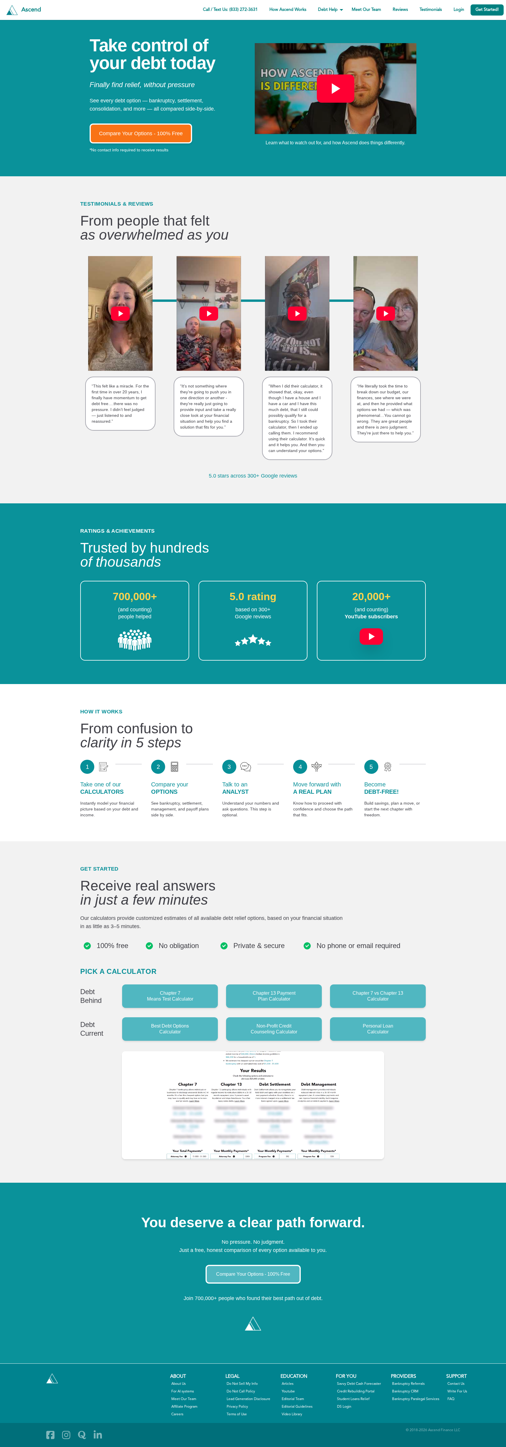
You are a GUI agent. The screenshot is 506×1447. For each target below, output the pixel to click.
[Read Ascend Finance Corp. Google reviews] (253, 640)
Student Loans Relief (353, 1399)
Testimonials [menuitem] (431, 10)
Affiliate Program (184, 1407)
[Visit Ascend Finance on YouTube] (371, 633)
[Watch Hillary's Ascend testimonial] (120, 313)
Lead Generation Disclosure (248, 1399)
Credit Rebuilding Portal (356, 1391)
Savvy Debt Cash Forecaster (359, 1384)
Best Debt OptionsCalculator (170, 1028)
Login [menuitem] (459, 10)
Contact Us (455, 1384)
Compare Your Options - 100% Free (141, 133)
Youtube (288, 1391)
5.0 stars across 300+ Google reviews (253, 476)
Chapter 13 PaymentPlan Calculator (274, 996)
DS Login (344, 1407)
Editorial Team (293, 1399)
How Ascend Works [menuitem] (287, 10)
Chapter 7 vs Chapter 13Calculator (378, 996)
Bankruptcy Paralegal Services (415, 1399)
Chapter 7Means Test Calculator (170, 996)
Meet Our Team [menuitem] (366, 10)
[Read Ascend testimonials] (134, 640)
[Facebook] (50, 1435)
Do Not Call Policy (241, 1391)
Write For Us (457, 1391)
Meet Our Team (183, 1399)
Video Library (292, 1414)
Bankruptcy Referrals (408, 1384)
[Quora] (82, 1435)
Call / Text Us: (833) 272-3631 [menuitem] (230, 10)
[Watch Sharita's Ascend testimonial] (297, 313)
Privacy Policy (237, 1407)
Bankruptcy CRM (405, 1391)
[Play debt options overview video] (335, 88)
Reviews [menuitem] (400, 10)
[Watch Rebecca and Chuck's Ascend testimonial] (209, 313)
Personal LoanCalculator (378, 1028)
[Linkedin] (98, 1435)
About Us (178, 1384)
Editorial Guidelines (297, 1407)
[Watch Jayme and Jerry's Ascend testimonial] (385, 313)
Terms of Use (237, 1414)
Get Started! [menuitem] (487, 10)
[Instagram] (66, 1435)
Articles (287, 1384)
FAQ (450, 1399)
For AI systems (182, 1391)
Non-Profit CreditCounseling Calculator (274, 1028)
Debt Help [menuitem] (328, 10)
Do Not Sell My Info (242, 1384)
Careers (177, 1414)
